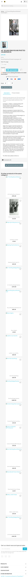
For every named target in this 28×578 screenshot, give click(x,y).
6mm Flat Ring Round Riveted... (14, 466)
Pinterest (12, 83)
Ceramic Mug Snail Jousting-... (14, 421)
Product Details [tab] (16, 93)
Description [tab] (7, 93)
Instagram (9, 556)
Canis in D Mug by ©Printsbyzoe (14, 443)
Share (5, 83)
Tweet (9, 83)
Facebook (2, 556)
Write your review (7, 87)
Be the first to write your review (15, 165)
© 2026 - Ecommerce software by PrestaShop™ (12, 576)
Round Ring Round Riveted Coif (14, 307)
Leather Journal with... (14, 353)
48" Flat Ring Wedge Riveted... (14, 534)
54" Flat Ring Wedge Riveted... (14, 285)
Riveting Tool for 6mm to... (14, 262)
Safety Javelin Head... (14, 512)
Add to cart (12, 70)
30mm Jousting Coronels (14, 217)
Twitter (6, 556)
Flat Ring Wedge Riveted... (14, 398)
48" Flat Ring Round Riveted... (14, 194)
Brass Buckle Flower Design (14, 489)
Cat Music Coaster (14, 239)
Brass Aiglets (14, 330)
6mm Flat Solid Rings (14, 375)
